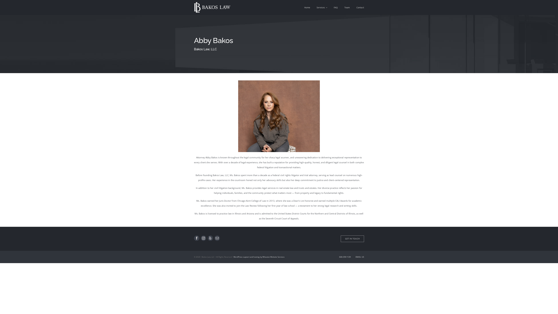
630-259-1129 (345, 257)
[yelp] (210, 238)
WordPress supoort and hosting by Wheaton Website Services (259, 257)
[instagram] (203, 238)
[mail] (217, 238)
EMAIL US (360, 257)
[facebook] (196, 238)
